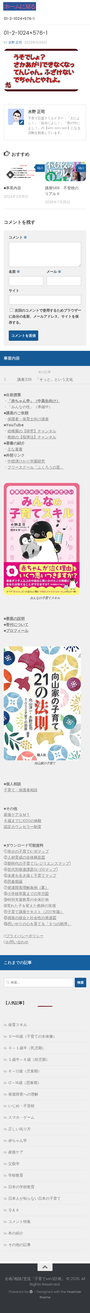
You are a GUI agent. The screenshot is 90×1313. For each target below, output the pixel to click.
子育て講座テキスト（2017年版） (36, 911)
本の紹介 (15, 1233)
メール (53, 271)
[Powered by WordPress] (31, 1291)
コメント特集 (19, 1221)
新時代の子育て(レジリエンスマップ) (39, 863)
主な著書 (15, 449)
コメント (18, 237)
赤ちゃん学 (17, 1140)
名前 (14, 271)
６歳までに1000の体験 (23, 820)
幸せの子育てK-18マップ (28, 851)
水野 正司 (15, 42)
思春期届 (15, 881)
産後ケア (15, 1152)
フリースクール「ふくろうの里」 (36, 467)
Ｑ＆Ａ (13, 1210)
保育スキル (17, 1024)
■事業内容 (12, 188)
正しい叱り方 (19, 1129)
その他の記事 (19, 1244)
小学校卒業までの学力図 (28, 893)
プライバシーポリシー (25, 936)
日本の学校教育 (21, 1186)
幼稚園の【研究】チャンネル (32, 431)
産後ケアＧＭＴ (17, 814)
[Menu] (84, 6)
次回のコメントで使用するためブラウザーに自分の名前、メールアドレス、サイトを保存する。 (45, 316)
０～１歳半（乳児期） (27, 1048)
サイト (14, 290)
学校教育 (15, 1175)
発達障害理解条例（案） (28, 887)
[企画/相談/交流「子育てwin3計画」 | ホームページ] (25, 6)
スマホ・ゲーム (21, 1117)
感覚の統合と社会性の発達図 (32, 917)
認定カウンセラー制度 (22, 826)
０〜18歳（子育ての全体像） (32, 1036)
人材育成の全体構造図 (26, 857)
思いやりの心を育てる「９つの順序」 (39, 923)
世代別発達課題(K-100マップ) (33, 869)
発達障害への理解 (23, 1094)
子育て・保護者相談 (21, 790)
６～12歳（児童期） (25, 1071)
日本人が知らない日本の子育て (34, 1198)
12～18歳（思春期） (24, 1082)
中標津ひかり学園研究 (26, 461)
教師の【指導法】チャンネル (32, 437)
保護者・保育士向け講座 (28, 419)
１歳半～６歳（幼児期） (29, 1059)
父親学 (14, 1163)
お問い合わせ (17, 942)
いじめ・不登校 (21, 1105)
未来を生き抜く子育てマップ (32, 875)
